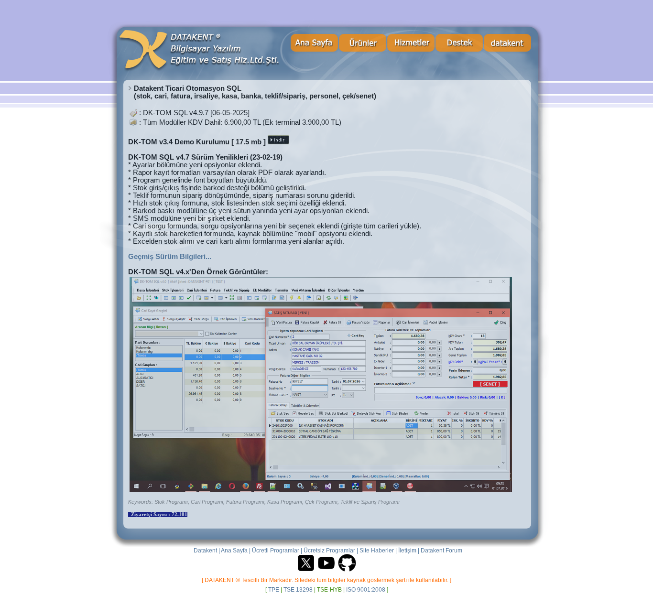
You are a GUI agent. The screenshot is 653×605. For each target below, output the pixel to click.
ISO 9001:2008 (365, 589)
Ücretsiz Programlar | (331, 550)
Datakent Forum (441, 550)
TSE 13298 (298, 589)
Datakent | (207, 550)
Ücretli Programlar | (277, 550)
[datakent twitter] (306, 570)
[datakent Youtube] (326, 570)
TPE (273, 589)
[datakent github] (347, 570)
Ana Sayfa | (235, 550)
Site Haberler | (378, 550)
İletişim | (408, 550)
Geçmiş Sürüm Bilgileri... (169, 256)
